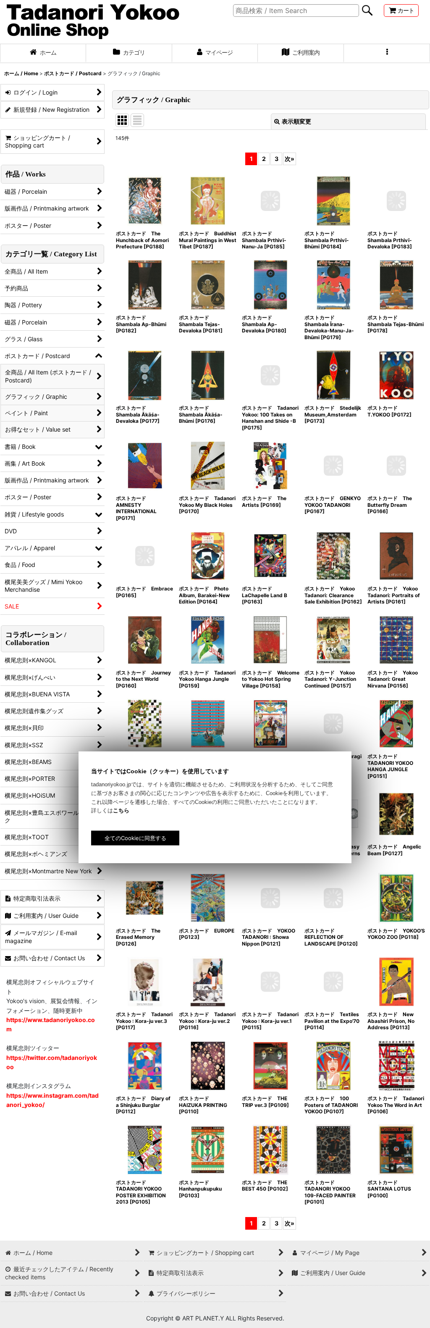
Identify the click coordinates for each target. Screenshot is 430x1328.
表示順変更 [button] (296, 121)
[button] (387, 53)
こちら (121, 810)
